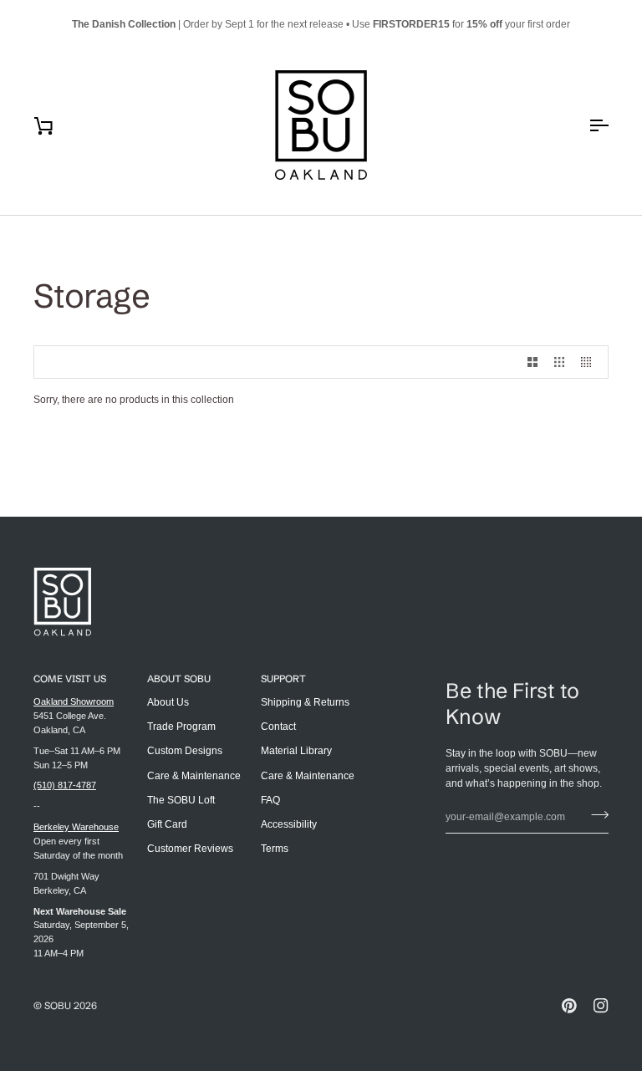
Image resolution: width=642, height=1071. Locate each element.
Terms (274, 848)
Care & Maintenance (194, 776)
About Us (168, 702)
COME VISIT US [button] (69, 678)
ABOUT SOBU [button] (179, 678)
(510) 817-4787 (64, 785)
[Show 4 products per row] (590, 362)
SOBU (57, 1005)
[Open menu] (583, 125)
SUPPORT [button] (283, 678)
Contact (278, 726)
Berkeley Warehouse (76, 827)
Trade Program (181, 726)
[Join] (595, 815)
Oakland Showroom (73, 701)
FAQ (270, 800)
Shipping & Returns (305, 702)
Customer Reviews (190, 848)
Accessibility (289, 824)
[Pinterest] (569, 1005)
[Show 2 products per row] (532, 362)
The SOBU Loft (181, 800)
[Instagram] (601, 1005)
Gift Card (167, 824)
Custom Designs (184, 751)
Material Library (296, 751)
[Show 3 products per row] (559, 362)
